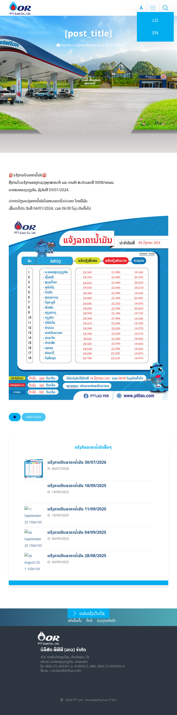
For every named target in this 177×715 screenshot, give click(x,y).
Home (66, 45)
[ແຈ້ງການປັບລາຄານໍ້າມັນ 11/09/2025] (33, 515)
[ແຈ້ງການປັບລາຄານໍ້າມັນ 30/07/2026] (33, 468)
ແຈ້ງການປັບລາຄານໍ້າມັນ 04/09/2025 (76, 532)
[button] (165, 7)
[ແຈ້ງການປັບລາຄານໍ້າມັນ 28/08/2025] (33, 562)
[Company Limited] (20, 8)
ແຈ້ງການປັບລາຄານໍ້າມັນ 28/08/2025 (76, 555)
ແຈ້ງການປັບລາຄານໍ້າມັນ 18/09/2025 (76, 485)
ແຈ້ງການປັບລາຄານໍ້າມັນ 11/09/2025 (76, 509)
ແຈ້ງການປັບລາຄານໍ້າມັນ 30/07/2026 (76, 462)
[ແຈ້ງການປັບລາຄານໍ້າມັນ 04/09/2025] (33, 538)
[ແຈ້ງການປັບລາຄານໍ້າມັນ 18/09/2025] (33, 492)
